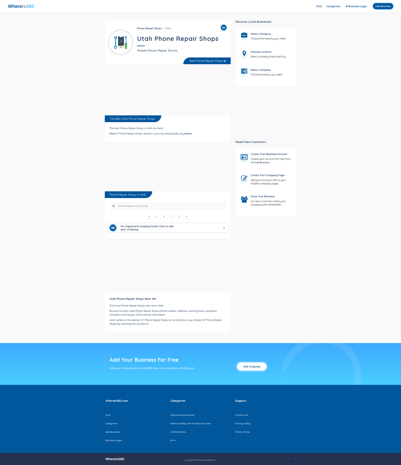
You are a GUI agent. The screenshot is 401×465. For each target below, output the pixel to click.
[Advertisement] (168, 91)
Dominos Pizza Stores (182, 415)
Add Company (251, 366)
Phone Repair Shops (149, 28)
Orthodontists (178, 432)
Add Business (383, 6)
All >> (173, 440)
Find (318, 6)
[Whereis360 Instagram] (288, 458)
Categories (333, 6)
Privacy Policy (243, 423)
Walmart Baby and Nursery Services (190, 423)
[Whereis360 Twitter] (294, 458)
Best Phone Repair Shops (206, 61)
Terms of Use (242, 432)
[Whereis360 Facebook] (283, 458)
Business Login (357, 6)
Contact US (241, 415)
